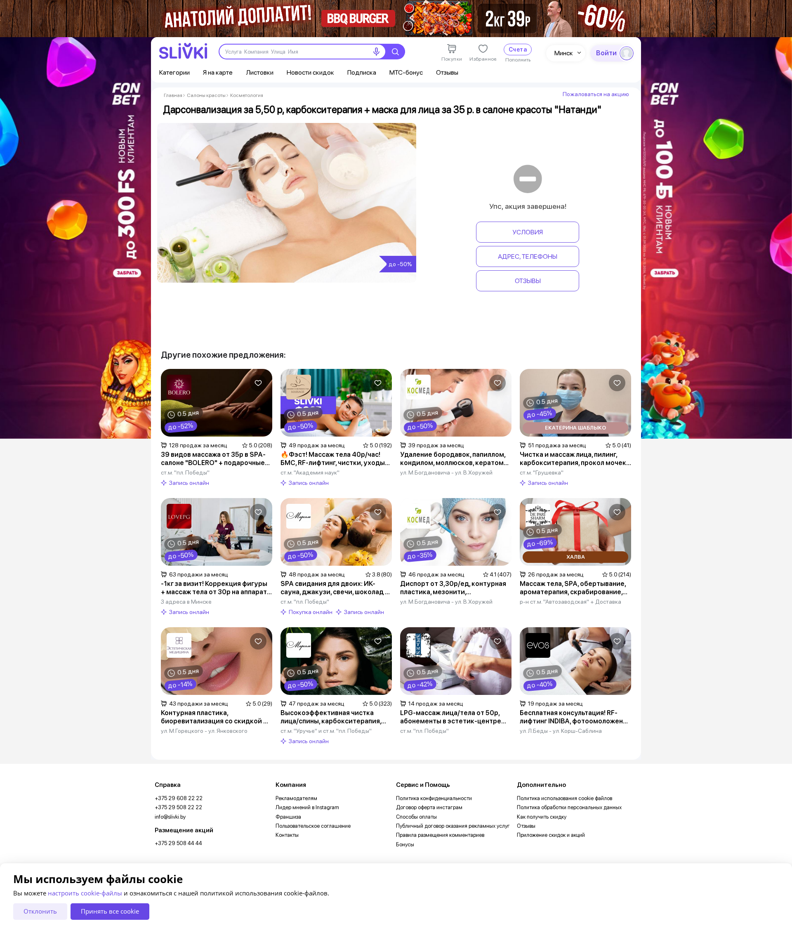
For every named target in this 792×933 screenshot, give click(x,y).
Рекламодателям (296, 798)
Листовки (259, 72)
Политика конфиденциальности (434, 798)
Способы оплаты (416, 817)
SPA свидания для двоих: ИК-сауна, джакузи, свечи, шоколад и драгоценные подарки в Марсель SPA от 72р (334, 588)
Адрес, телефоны (527, 256)
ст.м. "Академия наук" (309, 472)
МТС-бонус (406, 72)
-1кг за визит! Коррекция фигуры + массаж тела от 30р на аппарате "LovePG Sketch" (216, 588)
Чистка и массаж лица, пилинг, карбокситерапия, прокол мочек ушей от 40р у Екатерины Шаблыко (573, 459)
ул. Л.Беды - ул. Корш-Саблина (561, 731)
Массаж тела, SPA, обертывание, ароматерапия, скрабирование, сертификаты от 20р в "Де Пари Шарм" (573, 588)
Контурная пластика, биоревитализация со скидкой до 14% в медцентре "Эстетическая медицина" (216, 717)
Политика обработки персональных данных (569, 807)
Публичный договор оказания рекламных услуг (453, 826)
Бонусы (405, 844)
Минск (563, 53)
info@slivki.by (170, 817)
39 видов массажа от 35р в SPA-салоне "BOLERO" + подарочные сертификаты (213, 459)
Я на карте (218, 72)
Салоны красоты (206, 95)
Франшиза (288, 817)
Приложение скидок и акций (551, 835)
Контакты (287, 835)
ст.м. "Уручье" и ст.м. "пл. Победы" (326, 731)
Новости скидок (310, 72)
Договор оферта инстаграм (429, 807)
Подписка (361, 72)
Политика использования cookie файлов (564, 798)
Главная (173, 95)
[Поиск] (395, 51)
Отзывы (447, 72)
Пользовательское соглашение (313, 826)
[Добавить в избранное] (258, 383)
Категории (174, 72)
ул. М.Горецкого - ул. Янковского (204, 731)
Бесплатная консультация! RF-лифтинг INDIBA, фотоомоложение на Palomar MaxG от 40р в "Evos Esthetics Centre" (575, 717)
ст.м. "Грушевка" (541, 472)
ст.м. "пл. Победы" (185, 472)
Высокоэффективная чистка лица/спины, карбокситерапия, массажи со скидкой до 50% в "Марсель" (330, 717)
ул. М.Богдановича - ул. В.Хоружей (446, 472)
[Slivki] (183, 51)
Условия (527, 232)
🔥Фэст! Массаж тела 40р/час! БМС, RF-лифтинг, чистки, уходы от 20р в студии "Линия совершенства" (332, 459)
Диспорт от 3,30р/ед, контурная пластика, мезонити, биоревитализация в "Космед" (453, 588)
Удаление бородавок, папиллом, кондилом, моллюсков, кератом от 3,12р (452, 459)
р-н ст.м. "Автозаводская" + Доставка (570, 601)
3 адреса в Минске (186, 601)
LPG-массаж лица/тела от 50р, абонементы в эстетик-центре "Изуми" (450, 717)
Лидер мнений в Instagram (307, 807)
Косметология (246, 95)
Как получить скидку (541, 817)
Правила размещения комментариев (440, 835)
